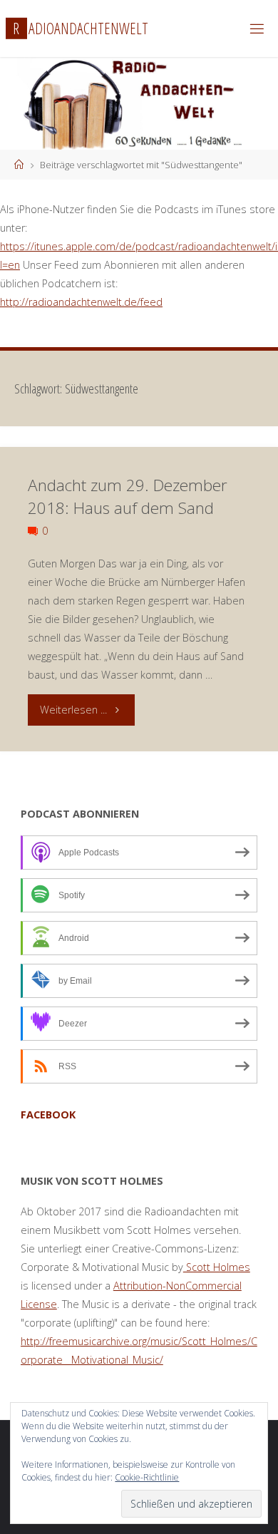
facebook (48, 1114)
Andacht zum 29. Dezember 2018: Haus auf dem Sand (127, 496)
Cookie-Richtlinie (147, 1477)
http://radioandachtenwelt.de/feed (81, 302)
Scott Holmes (216, 1267)
